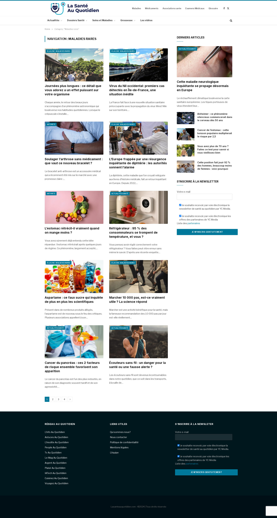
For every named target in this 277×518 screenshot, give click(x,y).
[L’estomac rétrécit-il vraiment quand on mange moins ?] (74, 207)
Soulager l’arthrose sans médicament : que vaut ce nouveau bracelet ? (74, 161)
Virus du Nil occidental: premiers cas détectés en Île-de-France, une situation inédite (136, 90)
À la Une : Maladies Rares (58, 51)
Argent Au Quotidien (56, 462)
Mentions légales (119, 447)
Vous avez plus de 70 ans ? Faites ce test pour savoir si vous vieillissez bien (213, 149)
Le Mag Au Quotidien (56, 457)
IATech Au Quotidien (55, 473)
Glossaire (213, 8)
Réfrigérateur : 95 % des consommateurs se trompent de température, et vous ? (133, 233)
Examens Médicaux (194, 8)
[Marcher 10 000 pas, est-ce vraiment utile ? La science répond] (138, 276)
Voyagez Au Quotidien (56, 483)
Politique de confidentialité (124, 442)
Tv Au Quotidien (53, 452)
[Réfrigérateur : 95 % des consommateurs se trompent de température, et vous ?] (138, 207)
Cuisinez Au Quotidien (56, 478)
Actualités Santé (119, 194)
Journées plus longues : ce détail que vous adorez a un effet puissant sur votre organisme (73, 90)
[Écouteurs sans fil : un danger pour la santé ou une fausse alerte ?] (138, 341)
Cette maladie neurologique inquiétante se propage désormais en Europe (203, 86)
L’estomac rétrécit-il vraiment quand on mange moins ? (72, 230)
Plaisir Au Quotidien (55, 468)
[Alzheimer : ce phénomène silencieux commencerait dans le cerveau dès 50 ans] (185, 118)
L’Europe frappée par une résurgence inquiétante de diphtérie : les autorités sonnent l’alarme (138, 163)
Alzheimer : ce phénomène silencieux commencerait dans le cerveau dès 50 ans (214, 117)
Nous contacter (118, 437)
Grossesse (126, 20)
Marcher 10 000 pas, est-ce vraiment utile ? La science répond (137, 300)
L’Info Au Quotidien (55, 432)
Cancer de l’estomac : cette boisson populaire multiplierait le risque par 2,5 (214, 133)
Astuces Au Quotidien (56, 437)
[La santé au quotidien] (75, 8)
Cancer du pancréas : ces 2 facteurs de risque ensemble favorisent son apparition (72, 367)
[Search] (230, 20)
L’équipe (114, 452)
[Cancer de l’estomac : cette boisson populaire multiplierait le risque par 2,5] (185, 134)
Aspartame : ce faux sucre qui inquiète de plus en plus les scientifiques (74, 300)
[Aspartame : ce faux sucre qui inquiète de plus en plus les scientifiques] (74, 276)
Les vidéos (146, 20)
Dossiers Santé (75, 20)
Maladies (136, 8)
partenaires (194, 223)
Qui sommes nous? (120, 432)
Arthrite (51, 124)
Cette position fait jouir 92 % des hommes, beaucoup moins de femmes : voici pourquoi (214, 165)
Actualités (53, 20)
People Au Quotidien (56, 447)
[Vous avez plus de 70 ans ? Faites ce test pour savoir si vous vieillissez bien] (185, 150)
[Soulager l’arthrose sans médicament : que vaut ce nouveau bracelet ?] (74, 138)
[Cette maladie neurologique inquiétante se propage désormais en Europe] (204, 61)
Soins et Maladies (102, 20)
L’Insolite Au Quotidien (57, 442)
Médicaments (151, 8)
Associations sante (172, 8)
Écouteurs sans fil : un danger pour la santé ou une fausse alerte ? (137, 365)
